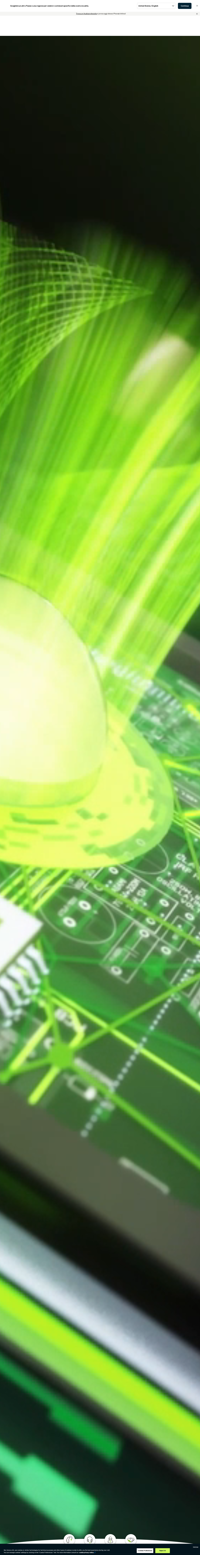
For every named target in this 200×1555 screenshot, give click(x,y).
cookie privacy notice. (86, 1552)
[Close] (197, 14)
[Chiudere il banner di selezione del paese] (197, 6)
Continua (185, 6)
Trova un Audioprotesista (86, 13)
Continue (195, 1547)
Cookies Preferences (145, 1551)
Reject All (162, 1551)
